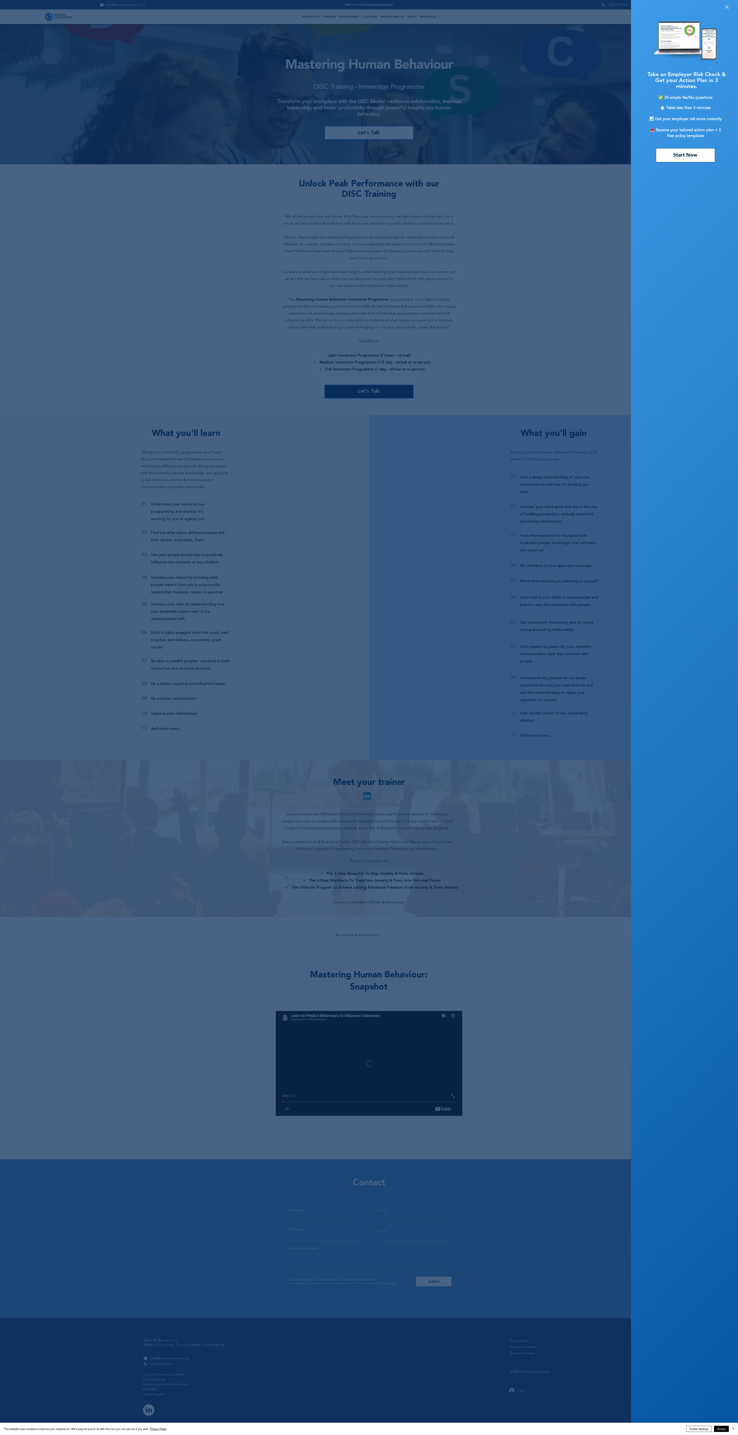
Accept (721, 1429)
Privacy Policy (158, 1429)
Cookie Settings (698, 1429)
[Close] (733, 1429)
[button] (727, 7)
